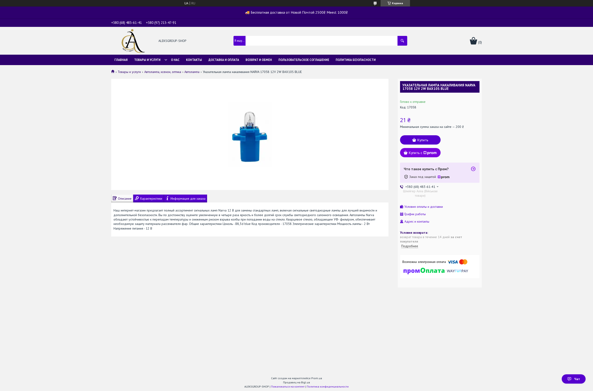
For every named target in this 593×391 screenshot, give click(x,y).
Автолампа (191, 72)
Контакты (194, 60)
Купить (422, 140)
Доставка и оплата (223, 60)
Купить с (415, 152)
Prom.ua (316, 378)
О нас (175, 60)
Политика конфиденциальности (328, 386)
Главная (121, 60)
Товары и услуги (147, 60)
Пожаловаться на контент (288, 386)
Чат (577, 379)
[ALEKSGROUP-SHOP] (132, 41)
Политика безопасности (356, 60)
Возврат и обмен (259, 60)
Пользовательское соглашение (303, 60)
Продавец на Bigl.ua (296, 382)
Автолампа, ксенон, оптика (162, 72)
